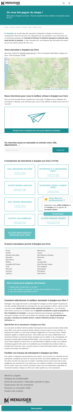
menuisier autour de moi (27, 53)
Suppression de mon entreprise (18, 384)
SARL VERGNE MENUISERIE (20, 202)
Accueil (6, 27)
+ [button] (6, 60)
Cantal (30, 27)
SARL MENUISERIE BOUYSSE (19, 169)
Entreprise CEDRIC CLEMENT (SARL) (53, 186)
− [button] (6, 63)
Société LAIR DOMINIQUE (19, 218)
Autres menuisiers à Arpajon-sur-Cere (19, 233)
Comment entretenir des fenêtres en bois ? (24, 291)
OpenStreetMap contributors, (57, 89)
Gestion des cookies (13, 390)
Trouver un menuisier (15, 27)
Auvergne (24, 27)
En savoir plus (57, 214)
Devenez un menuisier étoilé (17, 387)
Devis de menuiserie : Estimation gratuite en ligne (26, 381)
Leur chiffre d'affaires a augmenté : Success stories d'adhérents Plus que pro (35, 289)
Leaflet (43, 89)
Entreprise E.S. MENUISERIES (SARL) (53, 170)
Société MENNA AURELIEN (20, 185)
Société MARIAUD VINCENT (53, 218)
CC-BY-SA (66, 89)
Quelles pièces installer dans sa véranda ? (24, 287)
